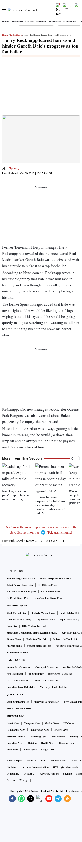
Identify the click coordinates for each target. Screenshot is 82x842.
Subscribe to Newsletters (46, 701)
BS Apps (23, 780)
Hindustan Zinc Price (37, 639)
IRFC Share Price (47, 585)
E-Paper (41, 21)
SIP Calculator (36, 673)
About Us (31, 760)
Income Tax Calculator (19, 667)
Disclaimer (12, 767)
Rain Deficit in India (17, 652)
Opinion (32, 743)
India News (16, 34)
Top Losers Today (45, 619)
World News (58, 736)
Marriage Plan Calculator (54, 687)
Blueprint (70, 21)
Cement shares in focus (39, 645)
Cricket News (61, 729)
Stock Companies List (18, 701)
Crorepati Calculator (46, 667)
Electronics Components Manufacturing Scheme (32, 632)
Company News (32, 723)
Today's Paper (14, 760)
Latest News (13, 723)
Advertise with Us (49, 773)
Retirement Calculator (60, 673)
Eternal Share (14, 639)
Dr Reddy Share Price (18, 598)
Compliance (13, 773)
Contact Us (29, 773)
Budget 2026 (47, 749)
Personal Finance (16, 736)
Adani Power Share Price (20, 585)
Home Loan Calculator (45, 680)
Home (5, 21)
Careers (11, 780)
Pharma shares (14, 645)
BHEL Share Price (50, 591)
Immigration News (39, 729)
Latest (29, 21)
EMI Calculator (15, 673)
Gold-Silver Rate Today (19, 619)
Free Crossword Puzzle (19, 708)
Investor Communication (35, 767)
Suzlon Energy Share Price (21, 578)
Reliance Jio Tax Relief (65, 639)
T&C (43, 760)
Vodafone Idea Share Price (48, 598)
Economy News (67, 743)
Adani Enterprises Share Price (55, 578)
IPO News (68, 723)
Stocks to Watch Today (43, 613)
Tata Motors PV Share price (21, 591)
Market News (52, 723)
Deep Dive (12, 626)
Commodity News (16, 729)
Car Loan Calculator (18, 680)
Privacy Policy (58, 760)
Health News (47, 743)
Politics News (30, 749)
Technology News (38, 736)
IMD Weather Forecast (34, 626)
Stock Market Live (16, 613)
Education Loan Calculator (21, 687)
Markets (55, 21)
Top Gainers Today (69, 619)
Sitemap (67, 773)
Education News (15, 743)
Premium (17, 21)
